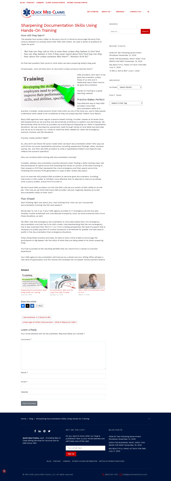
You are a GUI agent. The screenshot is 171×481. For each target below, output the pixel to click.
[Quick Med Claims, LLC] (43, 12)
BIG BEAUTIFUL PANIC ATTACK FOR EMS (127, 65)
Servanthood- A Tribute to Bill (36, 317)
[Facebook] (35, 431)
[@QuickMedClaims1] (28, 306)
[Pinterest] (44, 431)
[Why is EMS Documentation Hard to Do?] (92, 281)
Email (24, 382)
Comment (26, 339)
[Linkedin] (40, 431)
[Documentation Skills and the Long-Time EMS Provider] (63, 281)
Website (24, 392)
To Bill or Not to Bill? (118, 71)
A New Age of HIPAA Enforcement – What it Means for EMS (49, 322)
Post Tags (115, 95)
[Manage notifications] (4, 471)
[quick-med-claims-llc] (32, 306)
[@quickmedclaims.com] (23, 306)
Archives (113, 87)
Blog (31, 419)
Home (23, 419)
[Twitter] (49, 431)
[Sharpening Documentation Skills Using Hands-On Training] (34, 281)
